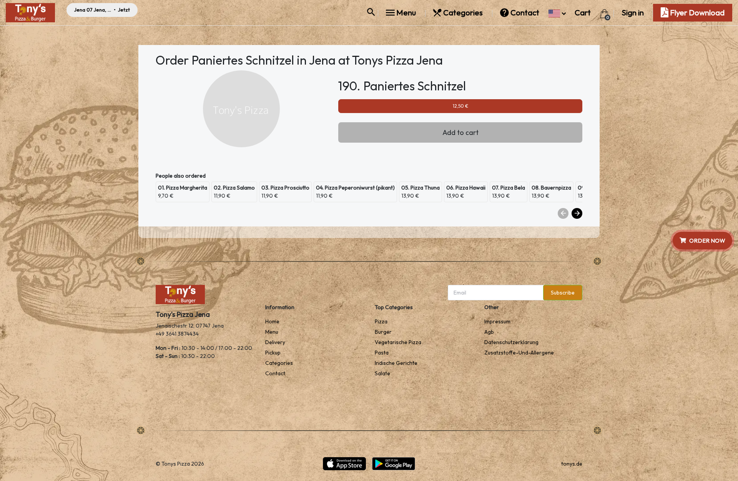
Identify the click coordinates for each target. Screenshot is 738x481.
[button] (557, 12)
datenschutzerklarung (511, 342)
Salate (382, 373)
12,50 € (460, 106)
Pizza (381, 321)
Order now (707, 240)
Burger (383, 331)
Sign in (633, 12)
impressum (497, 321)
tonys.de (571, 463)
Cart (583, 12)
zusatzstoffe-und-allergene (519, 352)
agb (489, 331)
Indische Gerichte (396, 363)
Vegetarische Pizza (398, 342)
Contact (525, 12)
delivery (275, 342)
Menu (406, 12)
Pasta (382, 352)
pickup (273, 352)
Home (272, 321)
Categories (463, 12)
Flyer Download (696, 12)
